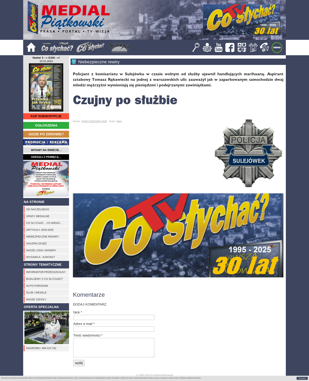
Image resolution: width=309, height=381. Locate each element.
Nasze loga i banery (41, 250)
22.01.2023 (46, 61)
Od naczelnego (37, 209)
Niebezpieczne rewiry (42, 236)
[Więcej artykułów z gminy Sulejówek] (75, 61)
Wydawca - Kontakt (40, 257)
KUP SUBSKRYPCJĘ (46, 116)
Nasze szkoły (36, 299)
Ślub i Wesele (36, 292)
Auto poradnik (37, 285)
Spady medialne (37, 216)
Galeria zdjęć (36, 243)
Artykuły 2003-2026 (39, 229)
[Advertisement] (46, 179)
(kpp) (119, 121)
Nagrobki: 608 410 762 (41, 348)
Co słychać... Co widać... (44, 222)
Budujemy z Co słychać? (44, 278)
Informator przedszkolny (46, 272)
